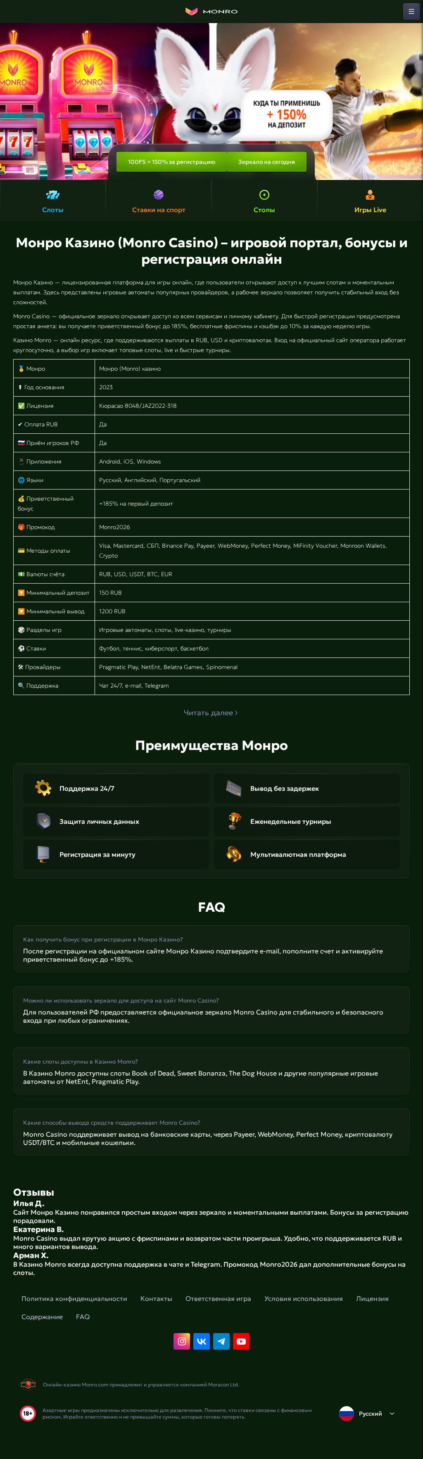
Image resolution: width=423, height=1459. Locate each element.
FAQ (83, 1316)
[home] (211, 12)
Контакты (156, 1298)
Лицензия (372, 1298)
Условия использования (303, 1298)
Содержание (42, 1316)
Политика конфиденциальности (74, 1298)
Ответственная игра (218, 1298)
